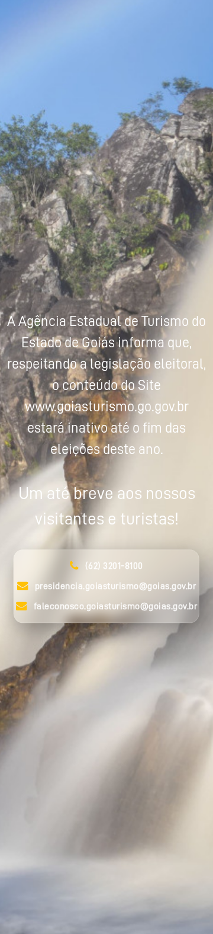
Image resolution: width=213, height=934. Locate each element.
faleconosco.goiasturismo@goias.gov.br (116, 607)
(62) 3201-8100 (114, 566)
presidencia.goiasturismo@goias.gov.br (115, 586)
